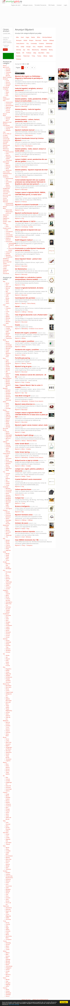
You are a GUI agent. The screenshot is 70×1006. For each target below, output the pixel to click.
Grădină (8, 70)
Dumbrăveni (9, 856)
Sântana (28, 537)
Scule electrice (8, 154)
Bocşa (7, 460)
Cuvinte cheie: (6, 33)
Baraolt (8, 512)
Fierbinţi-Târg (8, 646)
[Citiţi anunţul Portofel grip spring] (51, 360)
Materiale (5, 200)
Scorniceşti (9, 789)
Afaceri (5, 65)
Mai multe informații (14, 1004)
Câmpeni (8, 293)
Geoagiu (8, 622)
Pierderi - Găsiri (7, 221)
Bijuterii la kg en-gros (23, 366)
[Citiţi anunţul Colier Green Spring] (51, 454)
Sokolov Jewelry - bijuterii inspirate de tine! (31, 170)
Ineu (7, 313)
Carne (7, 80)
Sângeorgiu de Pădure (9, 748)
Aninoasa (8, 615)
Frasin (7, 882)
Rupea (7, 421)
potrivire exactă (6, 46)
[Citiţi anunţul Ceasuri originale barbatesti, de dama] (51, 290)
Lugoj (7, 933)
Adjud (7, 989)
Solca (7, 896)
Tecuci (28, 476)
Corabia (8, 780)
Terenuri (8, 187)
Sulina (7, 948)
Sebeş (7, 300)
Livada (7, 837)
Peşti (7, 94)
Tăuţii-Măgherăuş (9, 709)
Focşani (8, 991)
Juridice (8, 253)
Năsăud (8, 383)
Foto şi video (6, 172)
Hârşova (8, 495)
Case (7, 180)
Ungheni (8, 760)
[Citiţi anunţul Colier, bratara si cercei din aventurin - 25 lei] (51, 377)
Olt (23, 53)
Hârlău (8, 655)
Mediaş (8, 857)
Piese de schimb (8, 109)
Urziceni (8, 652)
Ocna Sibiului (8, 863)
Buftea (7, 670)
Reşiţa (7, 470)
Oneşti (7, 350)
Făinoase (8, 84)
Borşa (7, 689)
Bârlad (7, 979)
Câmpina (8, 804)
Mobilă (5, 206)
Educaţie (5, 147)
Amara (7, 640)
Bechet (7, 542)
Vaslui (51, 56)
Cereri (16, 73)
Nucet (7, 365)
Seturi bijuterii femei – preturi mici (28, 259)
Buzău (45, 40)
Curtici (7, 311)
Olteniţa (30, 312)
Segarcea (8, 550)
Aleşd (7, 360)
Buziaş (7, 922)
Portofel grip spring (22, 358)
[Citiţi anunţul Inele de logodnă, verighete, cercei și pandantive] (51, 90)
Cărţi (4, 132)
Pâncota (8, 318)
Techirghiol (9, 508)
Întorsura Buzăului (8, 516)
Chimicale (5, 137)
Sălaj (34, 53)
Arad (22, 37)
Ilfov (28, 50)
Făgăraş (8, 415)
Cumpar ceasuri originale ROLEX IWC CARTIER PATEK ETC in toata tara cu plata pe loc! (31, 415)
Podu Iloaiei (7, 661)
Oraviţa (8, 467)
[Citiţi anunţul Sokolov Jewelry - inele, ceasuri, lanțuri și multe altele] (51, 151)
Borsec (7, 597)
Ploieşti (8, 809)
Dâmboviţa (49, 43)
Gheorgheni (9, 602)
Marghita (8, 363)
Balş (7, 777)
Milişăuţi (8, 889)
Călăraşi (51, 40)
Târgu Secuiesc (8, 522)
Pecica (7, 320)
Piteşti (7, 335)
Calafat (8, 543)
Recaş (7, 934)
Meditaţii (8, 255)
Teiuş (7, 301)
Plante (4, 223)
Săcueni (8, 368)
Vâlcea (45, 56)
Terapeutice (9, 257)
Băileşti (8, 540)
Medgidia (8, 498)
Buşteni (8, 802)
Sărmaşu (8, 750)
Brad (7, 617)
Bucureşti (38, 40)
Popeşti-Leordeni (8, 679)
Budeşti (8, 443)
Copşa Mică (7, 853)
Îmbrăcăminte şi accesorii (7, 174)
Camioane (8, 104)
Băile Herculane (8, 457)
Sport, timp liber (7, 262)
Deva (7, 620)
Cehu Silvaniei (8, 823)
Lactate (8, 85)
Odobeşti (8, 994)
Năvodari (8, 502)
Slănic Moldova (8, 352)
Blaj (7, 291)
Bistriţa (8, 381)
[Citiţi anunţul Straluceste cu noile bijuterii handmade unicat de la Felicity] (51, 250)
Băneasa (8, 488)
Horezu (8, 969)
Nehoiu (8, 433)
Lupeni (8, 627)
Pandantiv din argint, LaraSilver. (27, 349)
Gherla (7, 482)
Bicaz (7, 764)
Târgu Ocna (7, 355)
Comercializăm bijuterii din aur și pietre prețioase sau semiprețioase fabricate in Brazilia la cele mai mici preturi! (30, 182)
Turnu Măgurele (8, 915)
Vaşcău (8, 376)
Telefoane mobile (8, 157)
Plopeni (8, 811)
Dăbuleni (8, 547)
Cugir (7, 295)
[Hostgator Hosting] (62, 105)
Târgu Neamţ (7, 773)
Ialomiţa (18, 50)
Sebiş (7, 323)
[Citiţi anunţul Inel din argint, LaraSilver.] (51, 343)
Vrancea (18, 59)
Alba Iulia (8, 286)
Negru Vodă (7, 504)
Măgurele (8, 674)
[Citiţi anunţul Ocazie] (51, 327)
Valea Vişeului (8, 714)
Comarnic (8, 806)
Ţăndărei (8, 650)
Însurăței (8, 408)
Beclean (8, 380)
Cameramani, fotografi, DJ (12, 245)
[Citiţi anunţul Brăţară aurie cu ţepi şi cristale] (51, 462)
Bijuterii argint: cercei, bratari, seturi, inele (31, 425)
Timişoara (29, 545)
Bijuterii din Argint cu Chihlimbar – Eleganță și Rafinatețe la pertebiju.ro (29, 77)
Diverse (5, 143)
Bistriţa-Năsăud (47, 37)
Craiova (27, 382)
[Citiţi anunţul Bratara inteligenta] (51, 508)
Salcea (7, 892)
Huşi (28, 528)
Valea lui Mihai (8, 374)
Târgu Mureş (7, 756)
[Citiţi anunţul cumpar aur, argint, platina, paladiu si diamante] (51, 471)
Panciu (7, 996)
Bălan (7, 595)
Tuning (8, 112)
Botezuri (8, 165)
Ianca (7, 406)
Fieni (7, 527)
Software (8, 130)
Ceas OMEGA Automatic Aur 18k (27, 540)
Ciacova (8, 924)
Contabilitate (9, 236)
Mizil (7, 807)
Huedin (8, 483)
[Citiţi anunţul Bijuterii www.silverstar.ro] (51, 406)
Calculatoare (6, 125)
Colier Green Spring (22, 452)
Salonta (8, 370)
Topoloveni (9, 338)
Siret (7, 894)
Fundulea (8, 446)
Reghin (8, 745)
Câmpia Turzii (8, 474)
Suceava (18, 56)
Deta (7, 926)
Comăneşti (9, 345)
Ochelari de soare (21, 523)
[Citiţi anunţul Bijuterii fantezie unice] (51, 517)
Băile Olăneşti (8, 958)
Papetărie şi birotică (6, 219)
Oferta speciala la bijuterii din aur (28, 230)
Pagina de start (26, 999)
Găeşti (7, 528)
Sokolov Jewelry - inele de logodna (28, 109)
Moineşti (8, 348)
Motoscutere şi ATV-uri (9, 212)
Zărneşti (8, 427)
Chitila (7, 672)
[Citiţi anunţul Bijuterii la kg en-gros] (51, 368)
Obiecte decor (8, 119)
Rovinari (8, 578)
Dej (6, 480)
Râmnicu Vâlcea (32, 440)
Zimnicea (8, 919)
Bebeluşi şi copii (7, 122)
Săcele (7, 423)
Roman (29, 363)
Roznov (8, 770)
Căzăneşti (8, 642)
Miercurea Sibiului (8, 860)
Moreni (8, 530)
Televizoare (9, 160)
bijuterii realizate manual (24, 130)
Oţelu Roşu (9, 468)
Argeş (27, 37)
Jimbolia (8, 931)
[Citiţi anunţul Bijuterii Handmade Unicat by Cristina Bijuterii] (51, 140)
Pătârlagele (9, 435)
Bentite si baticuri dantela (25, 531)
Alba (17, 37)
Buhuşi (8, 343)
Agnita (7, 847)
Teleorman (26, 56)
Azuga (7, 794)
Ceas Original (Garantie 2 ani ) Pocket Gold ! (31, 315)
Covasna (41, 43)
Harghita (40, 46)
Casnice (8, 233)
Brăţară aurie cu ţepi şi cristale (26, 460)
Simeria (8, 634)
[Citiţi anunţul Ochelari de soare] (51, 525)
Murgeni (8, 983)
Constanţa (34, 43)
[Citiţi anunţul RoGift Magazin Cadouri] (51, 242)
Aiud (7, 285)
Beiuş (7, 361)
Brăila (25, 40)
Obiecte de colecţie (6, 215)
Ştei (7, 371)
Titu (7, 537)
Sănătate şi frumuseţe (6, 259)
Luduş (7, 740)
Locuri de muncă (5, 197)
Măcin (7, 946)
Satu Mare (41, 53)
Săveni (7, 398)
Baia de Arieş (8, 289)
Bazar (4, 115)
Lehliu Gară (7, 449)
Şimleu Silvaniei (8, 828)
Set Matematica (21, 269)
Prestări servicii (7, 228)
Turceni (8, 588)
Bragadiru (8, 669)
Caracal (8, 779)
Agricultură (6, 67)
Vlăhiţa (8, 612)
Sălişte (7, 866)
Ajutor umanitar (7, 77)
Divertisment (6, 145)
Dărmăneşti (9, 346)
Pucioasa (8, 532)
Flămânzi (8, 396)
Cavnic (7, 690)
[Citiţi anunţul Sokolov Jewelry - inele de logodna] (51, 111)
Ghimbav (8, 417)
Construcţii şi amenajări (6, 141)
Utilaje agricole (8, 74)
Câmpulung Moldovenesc (9, 876)
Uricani (8, 635)
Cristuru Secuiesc (8, 599)
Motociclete (9, 210)
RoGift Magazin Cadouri (24, 240)
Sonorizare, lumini (11, 249)
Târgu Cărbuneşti (9, 581)
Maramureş (35, 50)
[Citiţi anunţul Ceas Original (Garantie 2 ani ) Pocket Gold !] (51, 317)
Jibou (7, 826)
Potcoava (8, 787)
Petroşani (8, 632)
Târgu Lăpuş (7, 706)
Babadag (8, 943)
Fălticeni (8, 881)
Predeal (8, 418)
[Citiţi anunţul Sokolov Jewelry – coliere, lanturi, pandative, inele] (51, 122)
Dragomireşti (9, 692)
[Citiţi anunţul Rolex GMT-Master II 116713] (51, 223)
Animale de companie (6, 88)
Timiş (33, 56)
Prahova (28, 53)
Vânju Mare (7, 734)
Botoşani (18, 40)
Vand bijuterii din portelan (25, 298)
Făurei (7, 405)
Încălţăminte (6, 188)
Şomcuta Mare (8, 703)
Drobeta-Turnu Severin (36, 328)
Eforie (7, 493)
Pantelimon (9, 677)
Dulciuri (8, 82)
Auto (4, 100)
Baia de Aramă (8, 723)
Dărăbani (8, 393)
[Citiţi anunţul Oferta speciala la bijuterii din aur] (51, 232)
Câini (7, 90)
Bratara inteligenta (22, 506)
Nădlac (8, 316)
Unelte (4, 268)
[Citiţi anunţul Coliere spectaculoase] (51, 491)
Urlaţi (7, 816)
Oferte (20, 73)
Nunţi (7, 168)
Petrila (7, 630)
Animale (8, 69)
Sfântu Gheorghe (8, 519)
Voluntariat (6, 273)
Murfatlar (8, 500)
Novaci (7, 577)
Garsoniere (9, 182)
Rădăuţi (8, 891)
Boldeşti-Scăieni (8, 798)
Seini (7, 697)
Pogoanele (8, 436)
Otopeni (8, 675)
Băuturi (5, 114)
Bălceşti (8, 961)
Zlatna (7, 303)
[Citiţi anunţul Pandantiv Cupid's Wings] (51, 437)
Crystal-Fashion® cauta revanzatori (28, 479)
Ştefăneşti (8, 336)
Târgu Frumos (8, 664)
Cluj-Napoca (29, 135)
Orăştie (8, 628)
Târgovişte (8, 535)
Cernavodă (9, 490)
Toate (23, 73)
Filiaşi (7, 548)
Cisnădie (8, 851)
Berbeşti (8, 963)
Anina (7, 455)
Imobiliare (5, 177)
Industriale (6, 190)
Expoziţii (8, 167)
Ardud (7, 834)
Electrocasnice (9, 152)
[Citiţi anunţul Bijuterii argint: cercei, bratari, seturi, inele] (51, 427)
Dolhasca (8, 879)
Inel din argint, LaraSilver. (25, 341)
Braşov (31, 40)
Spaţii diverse (8, 184)
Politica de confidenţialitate (40, 999)
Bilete (7, 163)
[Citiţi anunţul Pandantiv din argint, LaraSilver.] (51, 352)
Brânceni (8, 909)
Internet (8, 129)
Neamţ (18, 53)
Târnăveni (8, 759)
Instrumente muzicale (6, 192)
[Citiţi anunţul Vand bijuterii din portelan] (51, 300)
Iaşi (24, 50)
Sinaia (7, 812)
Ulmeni (8, 712)
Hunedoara (48, 46)
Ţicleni (7, 585)
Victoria (8, 425)
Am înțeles (64, 1002)
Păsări (7, 92)
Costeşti (8, 328)
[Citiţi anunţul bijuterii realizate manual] (51, 132)
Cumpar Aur (19, 498)
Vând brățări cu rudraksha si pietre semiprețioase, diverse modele (28, 278)
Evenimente (6, 162)
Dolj (17, 46)
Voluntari (8, 682)
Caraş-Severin (20, 43)
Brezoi (7, 964)
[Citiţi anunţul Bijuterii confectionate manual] (51, 215)
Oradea (28, 449)
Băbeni (8, 952)
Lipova (7, 315)
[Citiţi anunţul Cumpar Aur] (51, 500)
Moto (4, 208)
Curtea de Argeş (8, 330)
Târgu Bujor (7, 557)
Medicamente (9, 205)
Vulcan (7, 637)
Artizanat (8, 117)
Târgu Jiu (8, 583)
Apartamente (9, 178)
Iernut (7, 739)
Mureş (51, 50)
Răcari (7, 533)
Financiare (8, 252)
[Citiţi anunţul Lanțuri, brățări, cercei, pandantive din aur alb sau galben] (51, 161)
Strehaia (8, 732)
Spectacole (8, 170)
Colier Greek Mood (22, 444)
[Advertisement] (35, 17)
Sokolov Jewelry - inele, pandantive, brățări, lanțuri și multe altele (31, 100)
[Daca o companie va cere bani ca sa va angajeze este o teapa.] (63, 86)
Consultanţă (9, 235)
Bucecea (8, 391)
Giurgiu (28, 46)
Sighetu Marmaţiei (8, 699)
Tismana (8, 587)
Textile (5, 263)
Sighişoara (8, 752)
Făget (7, 928)
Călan (7, 618)
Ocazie (17, 325)
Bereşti (7, 553)
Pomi (7, 226)
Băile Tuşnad (8, 592)
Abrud (7, 283)
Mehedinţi (44, 50)
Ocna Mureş (7, 297)
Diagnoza (8, 107)
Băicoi (7, 796)
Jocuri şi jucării (7, 195)
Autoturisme (9, 102)
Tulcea (39, 56)
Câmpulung (9, 326)
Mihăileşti (8, 568)
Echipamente (9, 203)
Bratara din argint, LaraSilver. (26, 333)
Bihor (38, 37)
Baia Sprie (8, 687)
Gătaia (7, 929)
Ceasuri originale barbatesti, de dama (29, 288)
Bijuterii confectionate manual (26, 213)
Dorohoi (8, 395)
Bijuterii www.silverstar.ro (25, 404)
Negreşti (8, 984)
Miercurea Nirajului (8, 743)
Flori (7, 225)
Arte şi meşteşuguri (6, 98)
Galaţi (22, 46)
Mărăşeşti (8, 993)
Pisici (7, 95)
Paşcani (8, 659)
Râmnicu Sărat (8, 439)
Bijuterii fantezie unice (23, 515)
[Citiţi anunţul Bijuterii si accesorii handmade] (51, 207)
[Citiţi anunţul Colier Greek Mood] (51, 446)
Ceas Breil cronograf (22, 396)
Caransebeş (9, 462)
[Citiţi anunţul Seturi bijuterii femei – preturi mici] (51, 261)
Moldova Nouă (8, 464)
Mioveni (8, 333)
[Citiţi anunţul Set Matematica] (51, 271)
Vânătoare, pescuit (6, 271)
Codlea (8, 413)
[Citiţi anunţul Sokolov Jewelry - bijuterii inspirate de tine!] (51, 172)
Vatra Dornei (7, 900)
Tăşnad (8, 844)
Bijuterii (17, 85)
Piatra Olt (8, 786)
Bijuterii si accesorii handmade (26, 205)
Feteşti (7, 644)
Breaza (7, 801)
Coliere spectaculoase (23, 489)
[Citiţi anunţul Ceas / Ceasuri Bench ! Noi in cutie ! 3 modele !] (51, 387)
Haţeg (7, 624)
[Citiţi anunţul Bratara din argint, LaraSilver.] (51, 335)
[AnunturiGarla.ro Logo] (12, 2)
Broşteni (8, 872)
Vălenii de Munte (8, 818)
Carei (7, 836)
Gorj (34, 46)
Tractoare (8, 72)
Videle (7, 917)
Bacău (33, 37)
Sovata (7, 754)
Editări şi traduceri (8, 239)
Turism (5, 267)
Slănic (7, 814)
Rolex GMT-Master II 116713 (25, 221)
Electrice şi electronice (6, 149)
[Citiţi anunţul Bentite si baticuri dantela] (51, 534)
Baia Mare (8, 685)
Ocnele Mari (7, 972)
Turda (7, 485)
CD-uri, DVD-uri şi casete (7, 134)
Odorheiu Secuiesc (8, 607)
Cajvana (8, 874)
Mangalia (8, 497)
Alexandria (9, 907)
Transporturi (6, 265)
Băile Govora (8, 955)
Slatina (8, 791)
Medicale (5, 201)
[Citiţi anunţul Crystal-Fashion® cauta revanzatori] (51, 481)
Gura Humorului (9, 885)
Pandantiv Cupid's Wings (24, 435)
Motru (7, 575)
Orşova (8, 730)
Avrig (7, 849)
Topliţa (8, 610)
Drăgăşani (8, 968)
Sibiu (47, 53)
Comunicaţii (6, 138)
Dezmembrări (9, 105)
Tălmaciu (8, 869)
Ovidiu (31, 227)
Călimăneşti (9, 966)
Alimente (5, 79)
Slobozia (8, 649)
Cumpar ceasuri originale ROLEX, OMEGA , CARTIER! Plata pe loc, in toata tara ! (30, 193)
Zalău (7, 831)
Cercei (17, 306)
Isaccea (8, 944)
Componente (9, 127)
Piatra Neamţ (31, 303)
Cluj (27, 43)
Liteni (7, 887)
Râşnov (8, 420)
